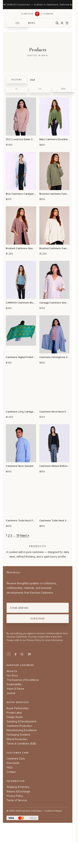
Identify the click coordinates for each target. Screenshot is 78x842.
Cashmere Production (19, 725)
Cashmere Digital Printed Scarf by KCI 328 (21, 357)
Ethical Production (17, 739)
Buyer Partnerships (18, 708)
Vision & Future (15, 688)
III (40, 89)
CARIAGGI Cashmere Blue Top (21, 302)
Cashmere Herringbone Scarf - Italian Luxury (54, 357)
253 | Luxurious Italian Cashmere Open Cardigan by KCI (21, 139)
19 (17, 535)
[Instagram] (9, 654)
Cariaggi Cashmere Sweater (54, 302)
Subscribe (37, 618)
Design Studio (15, 717)
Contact (11, 771)
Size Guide (13, 762)
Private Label (14, 712)
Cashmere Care (16, 758)
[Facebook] (15, 654)
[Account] (62, 23)
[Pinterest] (22, 654)
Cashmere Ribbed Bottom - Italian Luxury (54, 465)
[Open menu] (17, 23)
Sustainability (14, 684)
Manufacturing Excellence (22, 730)
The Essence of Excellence (23, 679)
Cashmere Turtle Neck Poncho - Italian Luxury (21, 520)
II (17, 89)
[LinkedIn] (29, 654)
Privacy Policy (15, 795)
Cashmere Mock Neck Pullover (54, 411)
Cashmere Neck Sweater (20, 465)
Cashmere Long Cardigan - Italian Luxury (21, 411)
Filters (16, 79)
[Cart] (67, 23)
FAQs (10, 767)
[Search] (57, 23)
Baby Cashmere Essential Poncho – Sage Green (54, 139)
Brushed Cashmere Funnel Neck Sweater (54, 193)
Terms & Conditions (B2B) (21, 743)
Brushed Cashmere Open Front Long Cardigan (21, 248)
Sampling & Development (21, 721)
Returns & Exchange (18, 791)
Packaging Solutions (18, 734)
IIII (63, 89)
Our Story (12, 675)
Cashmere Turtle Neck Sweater (54, 520)
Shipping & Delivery (18, 786)
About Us (12, 671)
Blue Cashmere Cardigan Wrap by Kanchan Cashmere (21, 193)
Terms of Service (17, 800)
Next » (24, 535)
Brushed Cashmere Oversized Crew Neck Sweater (54, 248)
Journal (11, 693)
